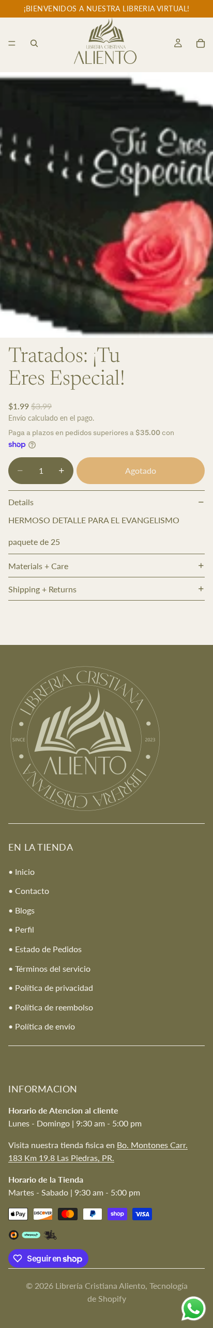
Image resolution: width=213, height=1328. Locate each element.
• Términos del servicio (49, 968)
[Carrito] (200, 43)
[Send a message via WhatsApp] (193, 1308)
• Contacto (28, 891)
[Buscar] (34, 43)
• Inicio (21, 871)
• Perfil (21, 930)
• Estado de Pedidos (45, 949)
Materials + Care (38, 566)
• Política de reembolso (50, 1007)
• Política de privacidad (50, 988)
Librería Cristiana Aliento (100, 1285)
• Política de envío (41, 1027)
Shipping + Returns (42, 589)
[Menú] (12, 43)
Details (21, 502)
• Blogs (21, 910)
